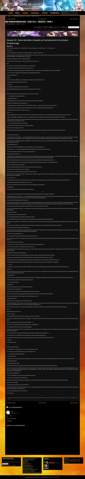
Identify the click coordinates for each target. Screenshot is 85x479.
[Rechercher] (77, 13)
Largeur (35, 27)
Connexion (66, 458)
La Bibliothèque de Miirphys (29, 459)
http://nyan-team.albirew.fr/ (29, 471)
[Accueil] (5, 16)
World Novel (25, 461)
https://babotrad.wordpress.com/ (30, 469)
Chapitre (9, 16)
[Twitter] (1, 195)
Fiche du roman (42, 19)
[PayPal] (1, 203)
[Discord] (1, 200)
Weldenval (25, 462)
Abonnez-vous (5, 463)
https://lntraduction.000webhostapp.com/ (32, 472)
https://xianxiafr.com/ (27, 468)
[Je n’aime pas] (10, 416)
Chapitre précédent (11, 19)
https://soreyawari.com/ (28, 466)
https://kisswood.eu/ (27, 465)
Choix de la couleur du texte (74, 27)
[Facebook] (1, 193)
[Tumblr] (1, 198)
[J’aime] (7, 416)
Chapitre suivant (73, 19)
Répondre (10, 421)
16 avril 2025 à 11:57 (15, 413)
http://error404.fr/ (27, 464)
